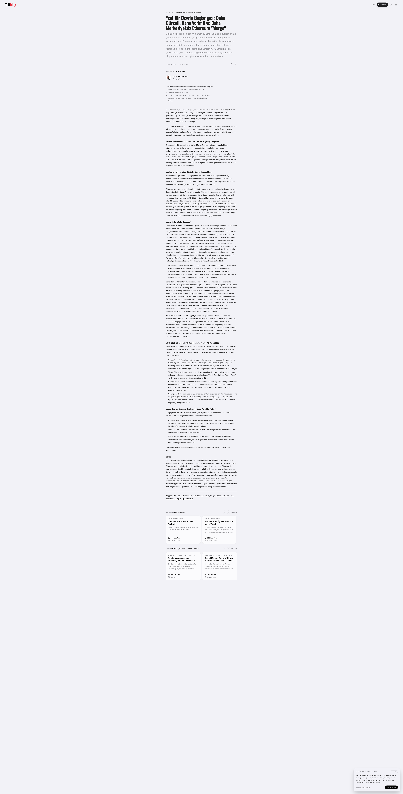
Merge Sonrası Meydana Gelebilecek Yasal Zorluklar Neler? (187, 98)
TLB (7, 5)
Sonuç (169, 101)
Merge (212, 496)
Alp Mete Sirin (187, 499)
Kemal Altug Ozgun (173, 499)
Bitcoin (218, 496)
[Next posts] (228, 512)
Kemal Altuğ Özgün (180, 76)
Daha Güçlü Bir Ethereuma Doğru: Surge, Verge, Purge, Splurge (188, 95)
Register (382, 5)
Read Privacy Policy (363, 787)
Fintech (180, 496)
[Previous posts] (224, 512)
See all (234, 512)
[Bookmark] (231, 64)
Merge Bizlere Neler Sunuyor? (177, 92)
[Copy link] (235, 64)
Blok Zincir (197, 496)
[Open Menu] (396, 5)
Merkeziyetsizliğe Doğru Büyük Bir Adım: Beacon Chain (185, 89)
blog (13, 5)
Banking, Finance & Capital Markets (189, 12)
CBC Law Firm (180, 71)
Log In (372, 5)
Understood (391, 787)
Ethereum (205, 496)
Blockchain (187, 496)
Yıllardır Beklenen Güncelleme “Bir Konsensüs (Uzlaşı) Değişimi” (189, 87)
